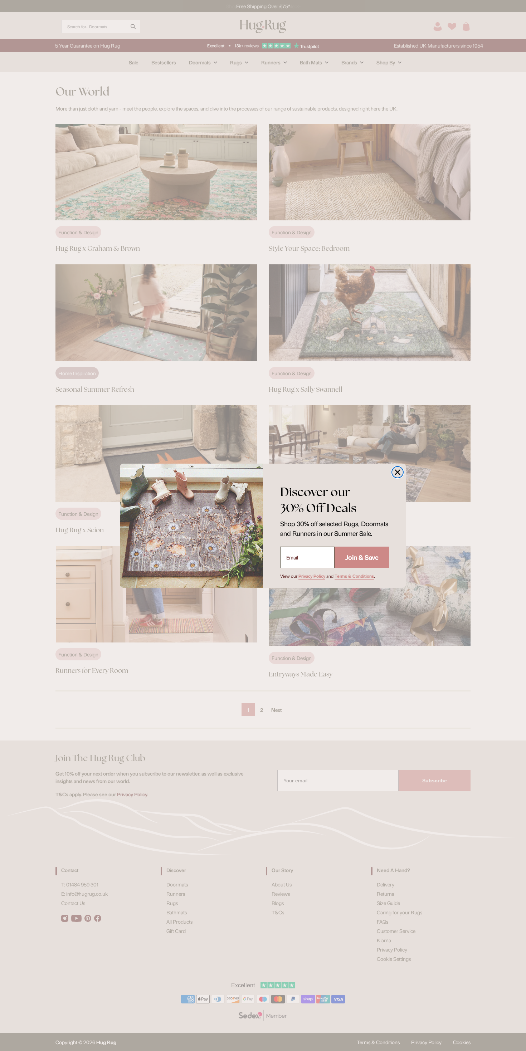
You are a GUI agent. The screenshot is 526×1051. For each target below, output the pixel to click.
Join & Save (362, 557)
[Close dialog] (397, 472)
